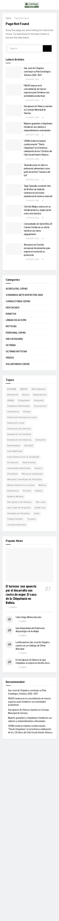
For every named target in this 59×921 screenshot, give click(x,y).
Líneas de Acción (16, 320)
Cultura (26, 412)
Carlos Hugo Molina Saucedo (28, 617)
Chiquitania (24, 400)
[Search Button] (47, 48)
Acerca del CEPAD (17, 288)
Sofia (36, 513)
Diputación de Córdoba (19, 434)
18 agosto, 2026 (32, 180)
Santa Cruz (40, 508)
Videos (10, 357)
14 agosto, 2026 (32, 259)
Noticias (11, 326)
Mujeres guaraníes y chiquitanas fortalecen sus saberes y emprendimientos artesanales (38, 127)
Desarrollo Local (15, 423)
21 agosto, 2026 (32, 117)
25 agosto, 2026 (32, 79)
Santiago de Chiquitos (18, 513)
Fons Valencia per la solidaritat (23, 457)
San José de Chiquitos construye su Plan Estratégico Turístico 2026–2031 (37, 72)
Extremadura (13, 446)
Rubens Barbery (15, 496)
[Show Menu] (3, 5)
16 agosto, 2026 (32, 238)
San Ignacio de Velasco (19, 502)
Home (8, 18)
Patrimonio (13, 491)
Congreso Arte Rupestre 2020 (24, 295)
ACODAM (11, 389)
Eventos (11, 314)
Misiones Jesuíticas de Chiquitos (24, 479)
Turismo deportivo (16, 525)
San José (40, 502)
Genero (38, 468)
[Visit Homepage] (31, 5)
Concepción (40, 406)
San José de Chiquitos (18, 508)
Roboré (38, 491)
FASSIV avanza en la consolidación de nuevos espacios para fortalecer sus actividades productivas (29, 701)
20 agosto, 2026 (32, 135)
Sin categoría (14, 339)
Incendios (12, 474)
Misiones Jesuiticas (32, 474)
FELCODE (28, 446)
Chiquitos (39, 400)
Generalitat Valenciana (18, 468)
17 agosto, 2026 (32, 201)
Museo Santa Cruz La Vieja (20, 485)
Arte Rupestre (39, 389)
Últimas (11, 345)
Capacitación (40, 395)
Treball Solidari (15, 519)
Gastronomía (29, 462)
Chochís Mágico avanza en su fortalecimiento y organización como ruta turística (37, 210)
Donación (40, 440)
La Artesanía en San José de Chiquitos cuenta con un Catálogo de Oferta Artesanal (33, 645)
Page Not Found (22, 18)
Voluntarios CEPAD (18, 364)
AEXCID (24, 389)
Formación (12, 462)
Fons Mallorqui (15, 451)
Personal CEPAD (16, 332)
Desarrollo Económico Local (22, 417)
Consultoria (13, 412)
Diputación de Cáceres (19, 429)
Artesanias (12, 395)
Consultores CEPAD (18, 301)
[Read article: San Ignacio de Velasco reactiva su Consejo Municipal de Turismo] (14, 110)
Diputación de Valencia (19, 440)
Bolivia (25, 395)
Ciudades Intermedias (18, 406)
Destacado (13, 307)
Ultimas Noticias (16, 351)
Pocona (27, 491)
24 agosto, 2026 (32, 100)
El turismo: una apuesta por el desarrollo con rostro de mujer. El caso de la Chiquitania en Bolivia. (21, 594)
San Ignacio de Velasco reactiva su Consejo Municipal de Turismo (38, 110)
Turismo (31, 519)
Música (42, 485)
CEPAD (10, 400)
